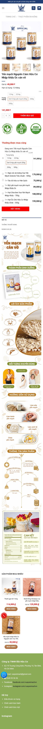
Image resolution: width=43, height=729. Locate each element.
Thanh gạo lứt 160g (11, 599)
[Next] (38, 41)
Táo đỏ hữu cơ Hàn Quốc (17, 181)
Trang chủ (10, 17)
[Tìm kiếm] (33, 8)
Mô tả (4, 220)
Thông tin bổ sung (9, 224)
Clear (31, 153)
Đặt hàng (15, 209)
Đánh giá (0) (6, 229)
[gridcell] (21, 667)
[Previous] (5, 41)
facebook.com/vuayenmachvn (25, 682)
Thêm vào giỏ (27, 116)
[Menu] (3, 8)
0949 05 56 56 (12, 678)
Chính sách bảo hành (12, 703)
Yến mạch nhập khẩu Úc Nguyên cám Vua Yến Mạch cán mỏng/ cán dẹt (11, 638)
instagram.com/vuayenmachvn (25, 686)
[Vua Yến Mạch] (21, 8)
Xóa (40, 91)
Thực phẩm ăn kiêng (27, 17)
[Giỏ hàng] (39, 8)
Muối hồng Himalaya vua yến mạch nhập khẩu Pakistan (32, 600)
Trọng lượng (4, 98)
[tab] (21, 220)
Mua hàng (11, 609)
